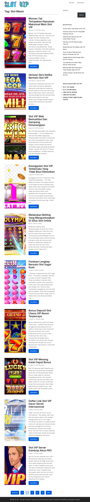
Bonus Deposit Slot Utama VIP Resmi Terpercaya (40, 313)
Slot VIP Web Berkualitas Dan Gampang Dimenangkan (38, 121)
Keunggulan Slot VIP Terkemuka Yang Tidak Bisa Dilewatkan (42, 168)
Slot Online (80, 2)
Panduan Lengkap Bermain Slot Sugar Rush (40, 264)
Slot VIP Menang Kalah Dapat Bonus (40, 361)
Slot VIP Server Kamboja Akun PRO (40, 449)
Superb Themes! (75, 499)
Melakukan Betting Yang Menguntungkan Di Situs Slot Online (42, 217)
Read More (33, 66)
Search (65, 10)
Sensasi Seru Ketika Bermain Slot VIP (40, 76)
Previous (15, 492)
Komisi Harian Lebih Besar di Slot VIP (74, 28)
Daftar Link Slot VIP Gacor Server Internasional (40, 403)
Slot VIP (71, 2)
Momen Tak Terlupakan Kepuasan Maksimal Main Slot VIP (41, 23)
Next (48, 492)
